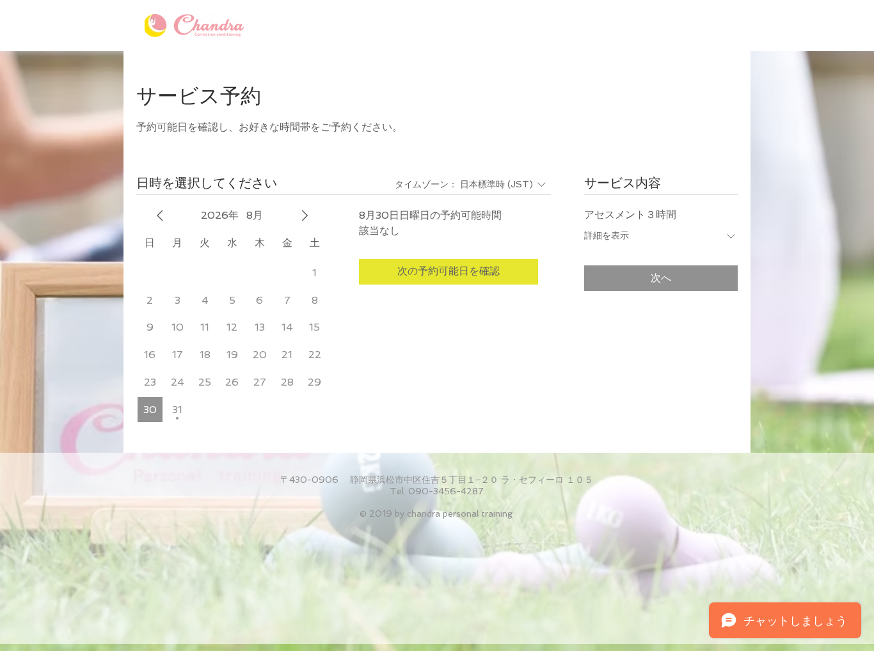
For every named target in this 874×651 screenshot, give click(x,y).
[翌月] (304, 215)
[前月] (160, 215)
